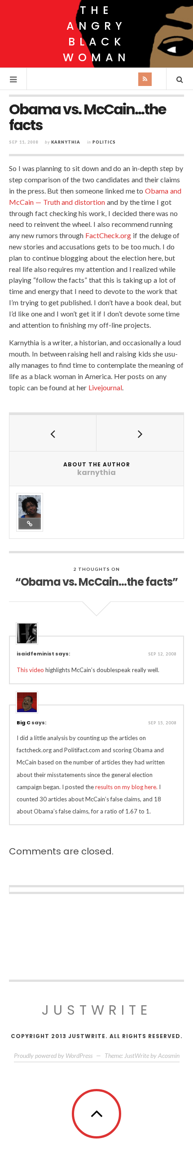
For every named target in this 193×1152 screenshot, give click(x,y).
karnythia (65, 142)
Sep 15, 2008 (162, 722)
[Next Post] (140, 433)
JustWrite (97, 1010)
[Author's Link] (29, 523)
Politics (104, 142)
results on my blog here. (126, 787)
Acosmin (169, 1055)
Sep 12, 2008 (162, 653)
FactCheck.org (108, 235)
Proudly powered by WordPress (53, 1055)
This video (30, 669)
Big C (24, 722)
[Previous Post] (52, 433)
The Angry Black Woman (96, 34)
